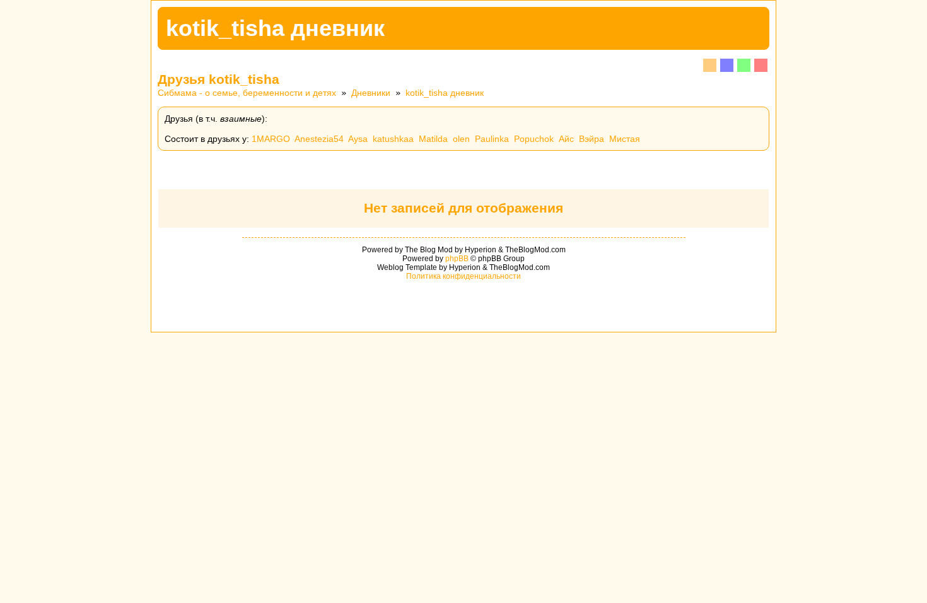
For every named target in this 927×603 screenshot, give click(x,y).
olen (461, 139)
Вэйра (591, 139)
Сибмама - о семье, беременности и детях (247, 93)
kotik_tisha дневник (444, 93)
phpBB (457, 258)
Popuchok (534, 139)
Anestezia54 (319, 139)
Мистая (624, 139)
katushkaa (393, 139)
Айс (566, 139)
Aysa (358, 139)
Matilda (433, 139)
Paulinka (492, 139)
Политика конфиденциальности (463, 276)
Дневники (370, 93)
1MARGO (271, 139)
